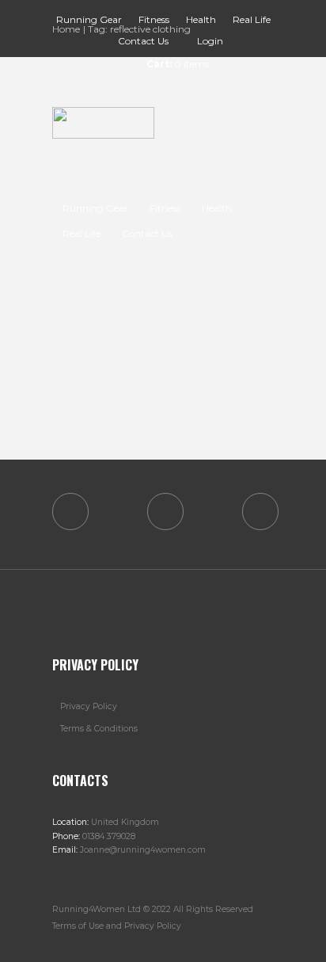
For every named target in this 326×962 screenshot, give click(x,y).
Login (210, 41)
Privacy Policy (88, 706)
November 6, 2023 (131, 327)
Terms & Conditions (99, 728)
